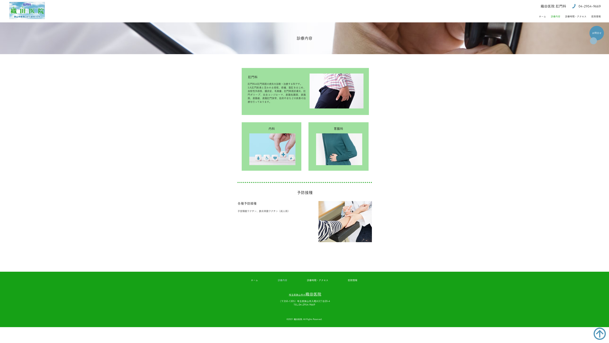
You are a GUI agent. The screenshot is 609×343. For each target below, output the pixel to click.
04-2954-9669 (307, 304)
